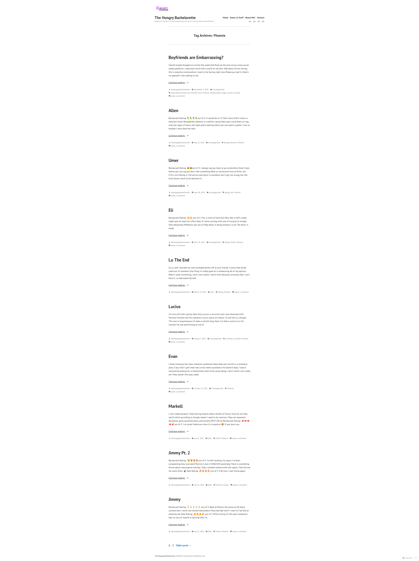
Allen (173, 110)
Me (232, 192)
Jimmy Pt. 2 (179, 453)
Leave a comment (178, 96)
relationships (215, 92)
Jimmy (174, 499)
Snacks (226, 485)
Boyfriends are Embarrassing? (196, 57)
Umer (174, 160)
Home (225, 17)
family (183, 92)
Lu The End (179, 260)
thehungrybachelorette (180, 89)
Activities (229, 338)
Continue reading (177, 82)
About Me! (250, 17)
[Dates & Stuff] (254, 21)
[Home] (250, 21)
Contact (260, 17)
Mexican (233, 142)
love (200, 92)
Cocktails (237, 338)
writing (237, 92)
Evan (173, 356)
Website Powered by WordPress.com (190, 556)
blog (172, 92)
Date (212, 292)
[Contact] (262, 21)
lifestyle (194, 92)
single (223, 92)
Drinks (233, 242)
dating (177, 92)
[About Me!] (259, 21)
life (188, 92)
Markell (176, 406)
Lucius (175, 306)
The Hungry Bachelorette (175, 17)
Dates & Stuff (237, 17)
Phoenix (206, 92)
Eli (171, 210)
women (230, 92)
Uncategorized (218, 89)
